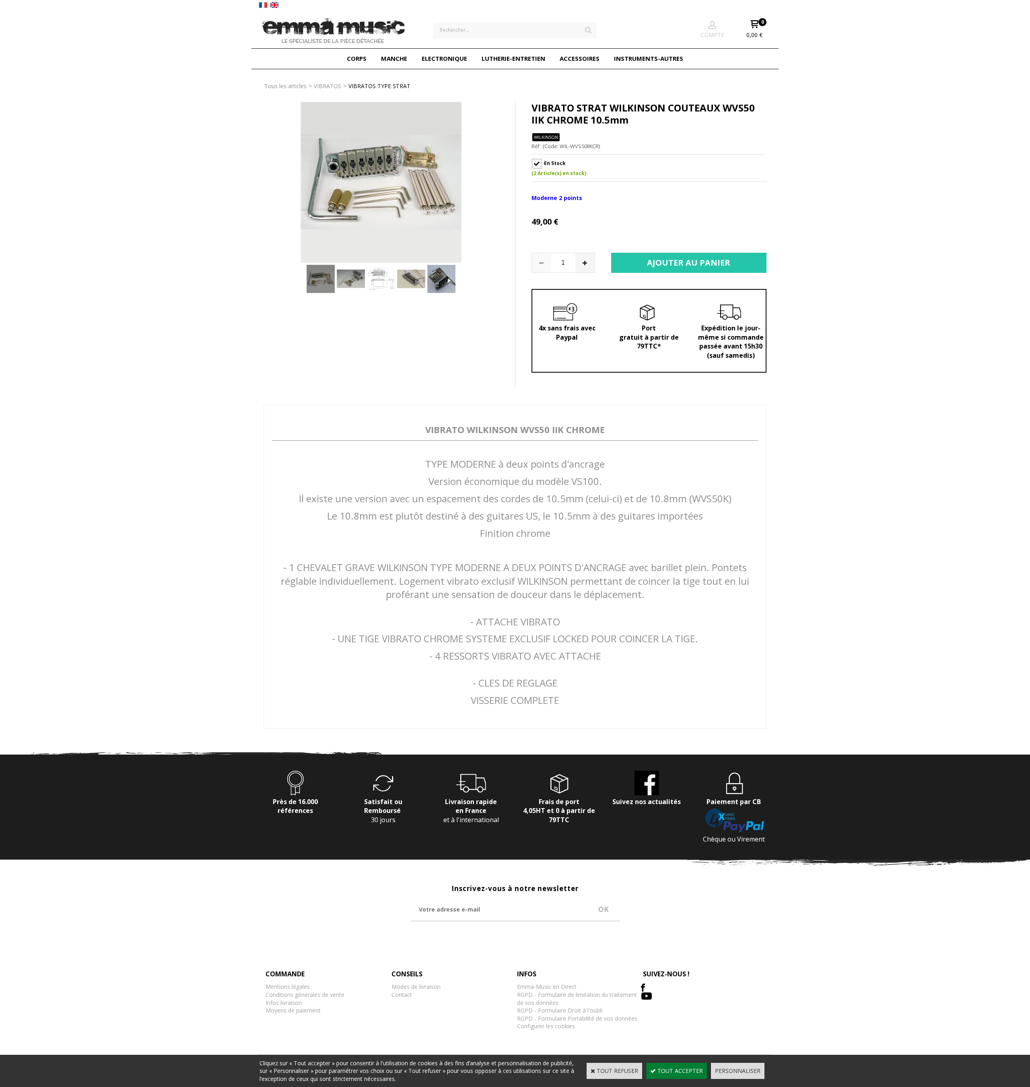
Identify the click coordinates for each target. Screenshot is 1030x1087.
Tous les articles (285, 86)
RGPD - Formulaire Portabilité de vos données (577, 1018)
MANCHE (394, 58)
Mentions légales (288, 986)
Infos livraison (284, 1003)
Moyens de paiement (293, 1010)
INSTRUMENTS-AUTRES (648, 58)
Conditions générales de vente (305, 994)
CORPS (357, 58)
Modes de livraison (416, 986)
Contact (401, 994)
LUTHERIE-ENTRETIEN (513, 58)
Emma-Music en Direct (547, 986)
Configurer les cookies (546, 1026)
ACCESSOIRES (579, 58)
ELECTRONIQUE (444, 58)
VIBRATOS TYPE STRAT (379, 86)
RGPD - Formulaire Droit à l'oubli (559, 1010)
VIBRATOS (327, 86)
